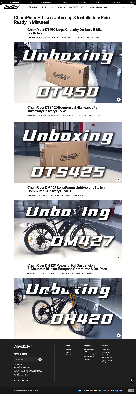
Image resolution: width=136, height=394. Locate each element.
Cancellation (106, 349)
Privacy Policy (88, 359)
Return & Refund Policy (107, 361)
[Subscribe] (40, 359)
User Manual (106, 352)
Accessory (69, 355)
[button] (119, 100)
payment (105, 355)
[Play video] (68, 72)
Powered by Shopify (33, 390)
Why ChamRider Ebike (89, 350)
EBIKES (68, 349)
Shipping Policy (107, 357)
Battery (68, 352)
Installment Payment (90, 354)
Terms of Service (89, 356)
